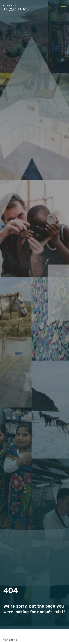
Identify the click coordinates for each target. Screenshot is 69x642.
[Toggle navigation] (63, 8)
